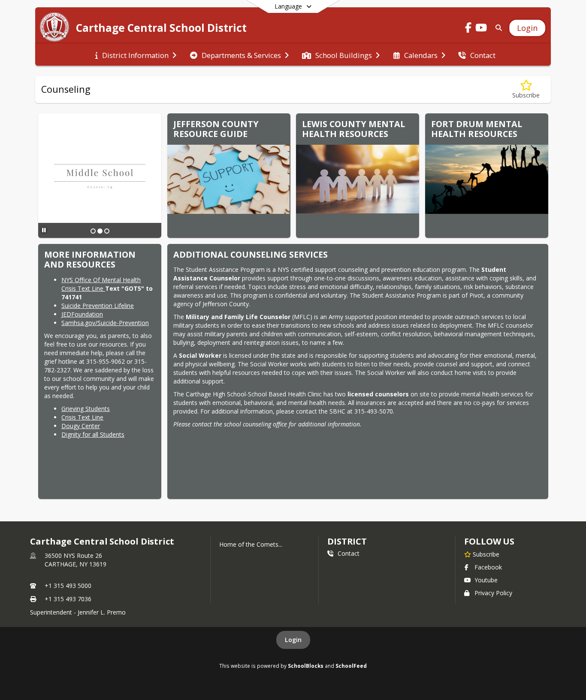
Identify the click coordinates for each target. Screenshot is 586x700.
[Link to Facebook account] (468, 29)
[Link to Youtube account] (481, 29)
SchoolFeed (351, 665)
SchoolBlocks (305, 665)
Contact (348, 553)
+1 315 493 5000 (68, 585)
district (347, 541)
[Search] (497, 28)
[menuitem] (136, 54)
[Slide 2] (100, 231)
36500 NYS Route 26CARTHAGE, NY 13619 (75, 559)
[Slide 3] (106, 231)
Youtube (486, 580)
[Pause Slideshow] (44, 230)
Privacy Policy (493, 593)
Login (293, 640)
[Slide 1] (93, 231)
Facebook (488, 567)
